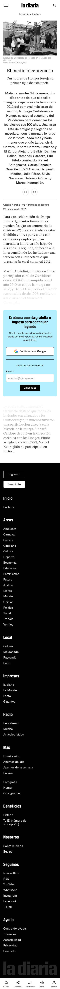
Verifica (8, 624)
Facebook (10, 901)
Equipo (7, 851)
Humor (7, 787)
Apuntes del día (13, 762)
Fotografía (10, 782)
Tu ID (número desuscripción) (14, 822)
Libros (7, 591)
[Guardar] (25, 192)
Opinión (8, 602)
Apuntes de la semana (18, 767)
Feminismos (11, 574)
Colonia (8, 646)
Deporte (8, 557)
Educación (10, 568)
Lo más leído (11, 756)
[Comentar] (34, 192)
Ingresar (14, 474)
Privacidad (10, 945)
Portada (8, 507)
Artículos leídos (13, 734)
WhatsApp (10, 890)
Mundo (8, 596)
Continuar (30, 387)
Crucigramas (11, 793)
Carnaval (9, 534)
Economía (9, 562)
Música (8, 729)
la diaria (24, 14)
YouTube (8, 884)
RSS (6, 879)
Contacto (9, 951)
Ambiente (9, 529)
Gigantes (9, 701)
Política (8, 607)
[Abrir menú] (6, 5)
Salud (7, 613)
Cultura (36, 14)
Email (10, 371)
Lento (7, 696)
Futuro (7, 579)
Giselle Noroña (11, 204)
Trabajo (8, 619)
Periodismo (10, 723)
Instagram (10, 895)
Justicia (8, 585)
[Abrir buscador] (54, 5)
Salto (6, 663)
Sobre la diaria (13, 846)
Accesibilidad (12, 940)
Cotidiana (9, 546)
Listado (8, 815)
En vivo (8, 773)
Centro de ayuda (14, 928)
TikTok (7, 907)
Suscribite (14, 484)
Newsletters (11, 873)
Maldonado (11, 652)
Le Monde (10, 690)
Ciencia (8, 540)
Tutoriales (9, 934)
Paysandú (9, 657)
